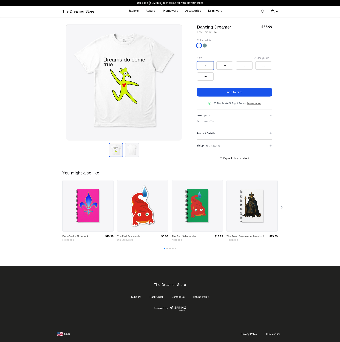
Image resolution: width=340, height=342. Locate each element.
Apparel (151, 11)
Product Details (206, 133)
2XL (205, 76)
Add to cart (234, 92)
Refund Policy (201, 296)
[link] (88, 205)
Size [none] (199, 58)
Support (136, 296)
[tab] (116, 150)
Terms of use (273, 333)
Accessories (193, 11)
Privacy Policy (249, 333)
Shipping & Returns (208, 145)
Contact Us (178, 296)
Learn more (254, 103)
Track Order (156, 296)
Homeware (170, 11)
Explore (134, 11)
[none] (261, 58)
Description (204, 115)
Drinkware (215, 11)
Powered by (161, 308)
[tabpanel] (124, 82)
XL (263, 65)
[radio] (205, 65)
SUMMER (155, 2)
